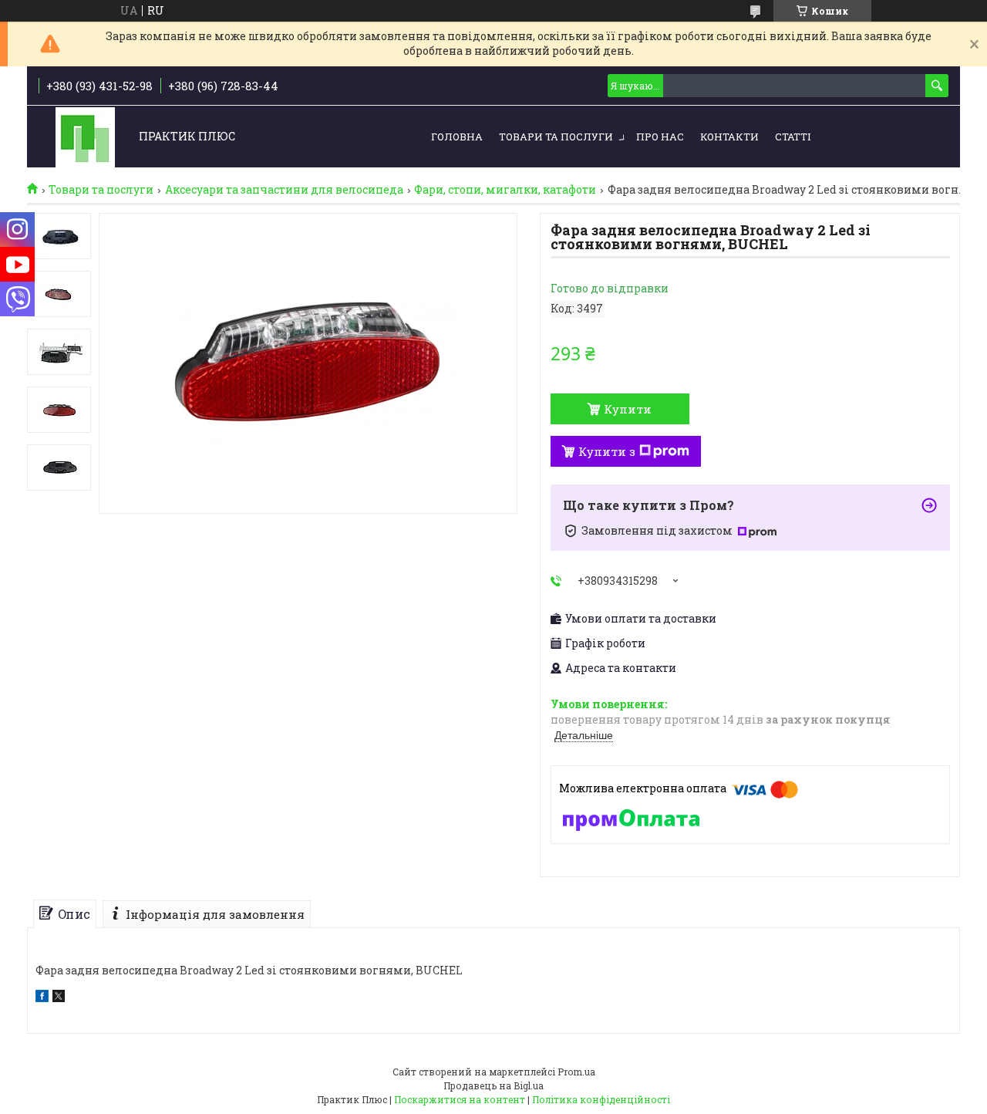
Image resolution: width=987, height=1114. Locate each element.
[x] (58, 998)
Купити (628, 409)
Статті (792, 136)
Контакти (729, 136)
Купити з (606, 451)
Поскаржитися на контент (459, 1099)
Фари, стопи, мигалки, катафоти (505, 190)
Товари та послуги (556, 136)
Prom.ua (576, 1071)
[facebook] (42, 998)
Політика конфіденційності (601, 1099)
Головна (457, 136)
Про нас (660, 136)
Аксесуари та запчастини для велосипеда (284, 190)
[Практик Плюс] (85, 137)
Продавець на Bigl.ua (493, 1085)
